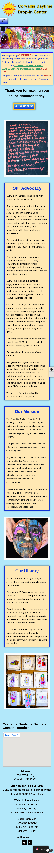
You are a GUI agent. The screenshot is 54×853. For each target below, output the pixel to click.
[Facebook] (24, 842)
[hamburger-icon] (4, 21)
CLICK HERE (24, 55)
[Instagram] (30, 842)
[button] (49, 850)
